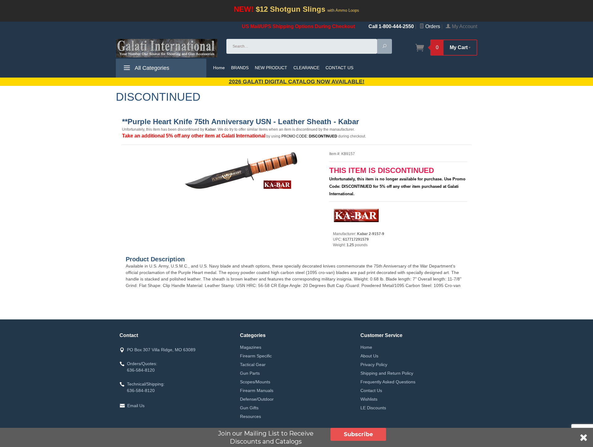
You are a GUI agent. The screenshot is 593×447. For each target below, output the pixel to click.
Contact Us (371, 390)
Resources (250, 416)
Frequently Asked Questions (387, 381)
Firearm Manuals (256, 390)
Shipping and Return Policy (386, 373)
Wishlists (368, 399)
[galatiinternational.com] (167, 48)
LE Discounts (373, 407)
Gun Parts (250, 373)
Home (219, 67)
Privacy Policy (373, 364)
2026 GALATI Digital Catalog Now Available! (296, 81)
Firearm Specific (256, 355)
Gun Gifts (249, 407)
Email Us (136, 405)
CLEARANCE (306, 67)
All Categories (151, 68)
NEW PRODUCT (271, 67)
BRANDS (240, 67)
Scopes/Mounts (255, 381)
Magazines (250, 347)
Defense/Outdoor (257, 399)
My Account (464, 26)
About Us (369, 355)
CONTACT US (339, 67)
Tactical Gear (253, 364)
